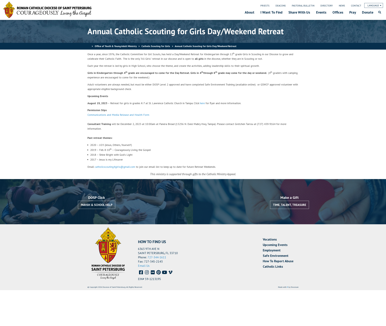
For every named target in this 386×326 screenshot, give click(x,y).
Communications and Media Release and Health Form (118, 115)
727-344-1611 (157, 257)
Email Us (144, 266)
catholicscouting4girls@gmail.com (115, 167)
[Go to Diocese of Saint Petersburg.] (88, 46)
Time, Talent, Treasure (289, 205)
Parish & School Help (96, 205)
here (202, 103)
